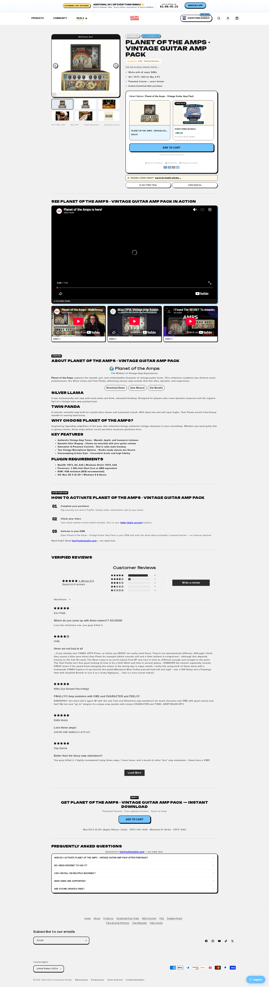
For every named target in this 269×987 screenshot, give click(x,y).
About (97, 918)
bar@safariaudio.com (84, 541)
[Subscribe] (85, 940)
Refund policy (81, 980)
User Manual (195, 185)
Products (108, 918)
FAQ (161, 918)
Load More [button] (134, 772)
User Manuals (139, 923)
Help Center (156, 923)
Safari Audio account (131, 522)
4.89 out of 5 (86, 581)
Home (87, 918)
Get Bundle (156, 387)
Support (257, 979)
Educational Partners (117, 923)
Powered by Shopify (62, 980)
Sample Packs (174, 918)
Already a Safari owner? (155, 178)
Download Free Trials (127, 918)
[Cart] (237, 18)
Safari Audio (47, 980)
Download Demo (115, 387)
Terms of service (115, 980)
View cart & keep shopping (171, 155)
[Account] (227, 18)
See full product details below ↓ (142, 67)
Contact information (135, 980)
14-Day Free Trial (148, 185)
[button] (117, 575)
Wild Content (149, 918)
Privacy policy (97, 980)
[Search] (218, 18)
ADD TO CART (134, 819)
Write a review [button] (191, 582)
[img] (61, 608)
